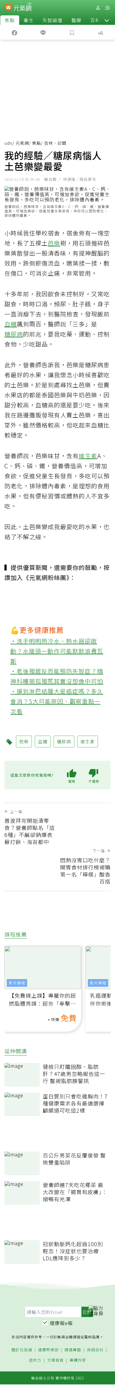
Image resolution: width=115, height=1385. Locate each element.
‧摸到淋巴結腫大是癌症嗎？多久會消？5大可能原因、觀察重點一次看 (56, 701)
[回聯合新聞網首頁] (8, 8)
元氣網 (22, 143)
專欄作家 (78, 1360)
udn (8, 143)
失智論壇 (52, 20)
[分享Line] (43, 32)
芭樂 (54, 243)
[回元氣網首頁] (22, 7)
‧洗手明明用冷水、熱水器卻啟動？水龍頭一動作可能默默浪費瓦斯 (56, 651)
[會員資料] (97, 7)
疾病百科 (95, 1350)
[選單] (107, 7)
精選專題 (73, 1350)
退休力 (35, 1360)
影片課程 (17, 983)
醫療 (76, 20)
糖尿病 (13, 334)
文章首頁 (55, 1360)
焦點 (10, 20)
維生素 (88, 455)
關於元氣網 (22, 1350)
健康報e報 (61, 1323)
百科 (95, 20)
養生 (29, 20)
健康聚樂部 (48, 1350)
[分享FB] (14, 32)
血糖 (10, 324)
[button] (106, 20)
